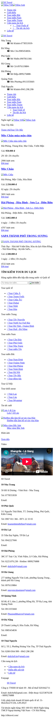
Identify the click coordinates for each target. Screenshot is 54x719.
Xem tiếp (5, 439)
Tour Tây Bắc (16, 130)
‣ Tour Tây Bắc (14, 375)
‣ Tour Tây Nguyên (16, 319)
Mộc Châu (7, 168)
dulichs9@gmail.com (17, 566)
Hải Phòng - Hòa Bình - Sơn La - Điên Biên (27, 202)
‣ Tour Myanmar (14, 400)
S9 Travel (11, 683)
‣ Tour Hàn (12, 309)
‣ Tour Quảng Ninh (16, 363)
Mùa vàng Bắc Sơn (15, 428)
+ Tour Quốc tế (20, 25)
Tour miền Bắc (13, 15)
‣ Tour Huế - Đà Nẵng (17, 329)
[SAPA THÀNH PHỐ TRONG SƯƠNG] (21, 241)
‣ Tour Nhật (12, 306)
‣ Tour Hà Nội (13, 372)
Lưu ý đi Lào (13, 413)
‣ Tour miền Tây (14, 349)
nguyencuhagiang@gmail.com (21, 590)
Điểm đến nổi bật (16, 670)
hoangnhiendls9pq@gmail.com (22, 524)
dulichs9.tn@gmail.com (18, 656)
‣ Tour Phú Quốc (14, 343)
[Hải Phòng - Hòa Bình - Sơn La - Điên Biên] (22, 208)
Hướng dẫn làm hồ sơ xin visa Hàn (23, 420)
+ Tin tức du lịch (21, 28)
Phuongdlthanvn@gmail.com (21, 614)
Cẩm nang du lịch (15, 23)
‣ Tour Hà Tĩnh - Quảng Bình (20, 326)
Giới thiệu (11, 12)
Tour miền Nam (14, 17)
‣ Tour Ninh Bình (15, 369)
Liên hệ (10, 31)
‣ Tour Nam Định (15, 359)
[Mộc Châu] (7, 174)
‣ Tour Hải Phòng (15, 366)
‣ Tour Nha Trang (15, 346)
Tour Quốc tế (19, 110)
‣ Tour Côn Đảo (14, 339)
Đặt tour (5, 163)
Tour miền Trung (14, 20)
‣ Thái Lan (12, 394)
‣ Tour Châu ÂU (14, 299)
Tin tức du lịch (19, 112)
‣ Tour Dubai (13, 303)
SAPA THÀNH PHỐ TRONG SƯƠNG (24, 235)
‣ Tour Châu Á (13, 293)
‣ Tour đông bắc (14, 378)
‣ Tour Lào (12, 397)
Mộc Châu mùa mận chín (16, 135)
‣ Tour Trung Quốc (15, 296)
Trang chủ (11, 10)
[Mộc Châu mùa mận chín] (13, 141)
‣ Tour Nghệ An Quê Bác (18, 323)
